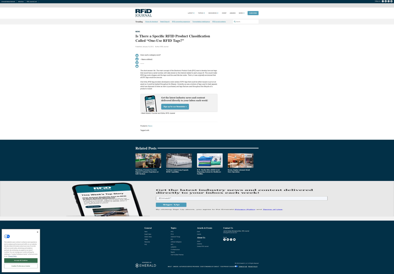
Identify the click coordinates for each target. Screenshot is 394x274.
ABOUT (170, 266)
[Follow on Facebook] (383, 1)
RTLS (172, 234)
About (198, 241)
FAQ (145, 244)
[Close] (37, 232)
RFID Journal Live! (32, 1)
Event (224, 13)
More (241, 13)
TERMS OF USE (243, 266)
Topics (200, 13)
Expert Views (147, 234)
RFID (172, 231)
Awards (233, 13)
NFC (172, 244)
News (137, 32)
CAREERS (175, 266)
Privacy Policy (12, 256)
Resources (212, 13)
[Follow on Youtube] (391, 1)
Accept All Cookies (21, 260)
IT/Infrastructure (175, 249)
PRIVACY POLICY (253, 266)
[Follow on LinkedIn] (386, 1)
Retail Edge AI (165, 21)
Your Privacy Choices (227, 266)
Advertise (21, 1)
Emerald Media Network (8, 1)
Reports (173, 252)
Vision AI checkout (151, 21)
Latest (190, 13)
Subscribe (253, 13)
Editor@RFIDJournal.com (230, 232)
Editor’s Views (148, 237)
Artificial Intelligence (176, 242)
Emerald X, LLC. (243, 263)
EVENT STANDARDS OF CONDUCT (209, 266)
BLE (172, 239)
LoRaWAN (173, 247)
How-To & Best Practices (177, 254)
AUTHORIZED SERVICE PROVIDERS (189, 266)
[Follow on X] (389, 1)
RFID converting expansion (181, 21)
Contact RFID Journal (202, 246)
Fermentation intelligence (201, 21)
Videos (146, 239)
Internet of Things (175, 237)
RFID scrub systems (219, 21)
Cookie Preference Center (20, 266)
